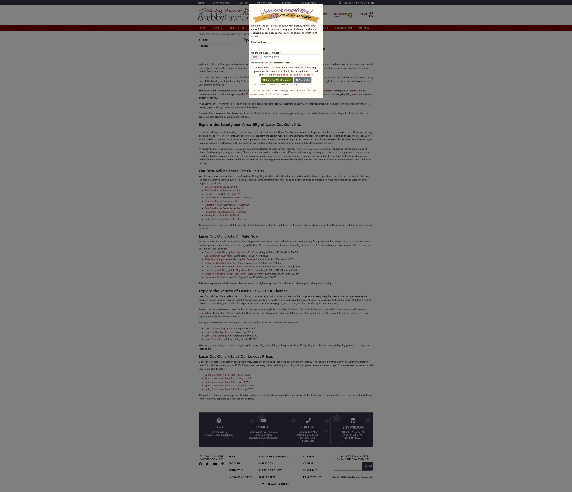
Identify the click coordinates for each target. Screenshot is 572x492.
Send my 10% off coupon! (279, 79)
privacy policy (306, 74)
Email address (258, 42)
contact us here (258, 94)
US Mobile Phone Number (266, 52)
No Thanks (304, 79)
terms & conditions (284, 74)
